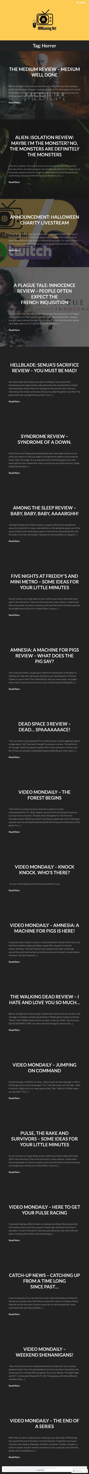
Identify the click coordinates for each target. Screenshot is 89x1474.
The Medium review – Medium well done (44, 72)
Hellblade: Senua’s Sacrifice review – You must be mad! (44, 367)
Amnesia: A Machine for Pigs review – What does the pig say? (44, 655)
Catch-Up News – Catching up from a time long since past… (44, 1281)
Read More (14, 102)
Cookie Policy (40, 1470)
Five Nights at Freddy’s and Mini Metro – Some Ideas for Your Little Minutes (44, 581)
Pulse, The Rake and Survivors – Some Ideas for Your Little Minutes (44, 1138)
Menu (82, 3)
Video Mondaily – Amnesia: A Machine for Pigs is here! (44, 928)
